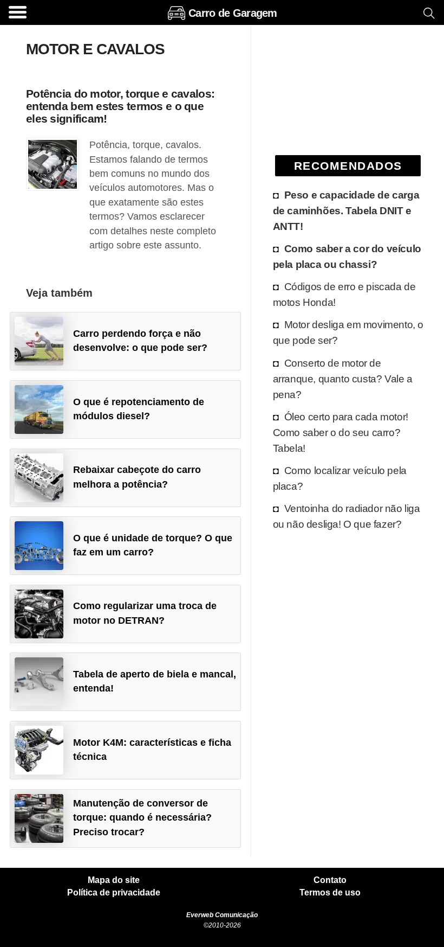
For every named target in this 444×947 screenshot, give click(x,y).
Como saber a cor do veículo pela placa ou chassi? (347, 256)
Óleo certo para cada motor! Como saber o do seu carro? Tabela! (340, 432)
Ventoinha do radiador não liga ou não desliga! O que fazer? (346, 516)
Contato (330, 880)
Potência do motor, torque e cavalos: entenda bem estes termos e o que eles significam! (120, 106)
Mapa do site (114, 880)
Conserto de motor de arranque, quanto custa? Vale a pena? (343, 378)
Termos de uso (330, 892)
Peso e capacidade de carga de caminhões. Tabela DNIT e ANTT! (346, 210)
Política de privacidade (113, 892)
